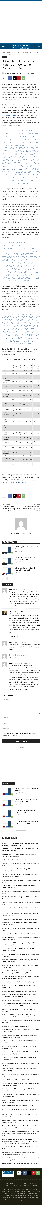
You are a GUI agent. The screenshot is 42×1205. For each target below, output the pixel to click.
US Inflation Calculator (19, 482)
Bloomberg (19, 248)
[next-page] (6, 578)
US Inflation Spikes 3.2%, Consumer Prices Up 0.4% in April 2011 (31, 509)
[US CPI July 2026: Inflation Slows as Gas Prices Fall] (7, 550)
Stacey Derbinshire (7, 1152)
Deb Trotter (5, 913)
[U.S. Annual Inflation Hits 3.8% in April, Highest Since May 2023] (7, 825)
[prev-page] (3, 578)
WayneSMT (5, 1147)
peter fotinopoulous (8, 869)
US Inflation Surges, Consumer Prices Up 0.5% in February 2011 (11, 509)
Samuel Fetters (6, 885)
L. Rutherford (6, 1083)
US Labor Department (15, 157)
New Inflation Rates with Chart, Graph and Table (21, 991)
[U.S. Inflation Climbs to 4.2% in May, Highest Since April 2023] (7, 571)
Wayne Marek (6, 1120)
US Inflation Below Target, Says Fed (23, 1000)
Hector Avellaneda (16, 611)
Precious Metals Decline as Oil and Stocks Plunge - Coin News (20, 1126)
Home (3, 52)
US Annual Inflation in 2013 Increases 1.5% (24, 919)
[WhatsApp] (23, 78)
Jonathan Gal (6, 848)
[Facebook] (10, 78)
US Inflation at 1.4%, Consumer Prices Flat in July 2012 (22, 982)
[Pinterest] (19, 78)
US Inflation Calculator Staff (14, 73)
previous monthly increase (11, 115)
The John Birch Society (8, 937)
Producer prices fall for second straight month (18, 1128)
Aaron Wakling (6, 1158)
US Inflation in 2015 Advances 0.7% (17, 860)
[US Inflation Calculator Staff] (3, 73)
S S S (3, 1163)
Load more (20, 832)
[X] (15, 78)
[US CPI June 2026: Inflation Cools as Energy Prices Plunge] (7, 561)
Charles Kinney (6, 854)
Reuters (29, 332)
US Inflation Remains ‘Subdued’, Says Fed (20, 1106)
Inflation (9, 52)
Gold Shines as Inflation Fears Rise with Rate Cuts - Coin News (20, 1131)
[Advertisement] (21, 22)
